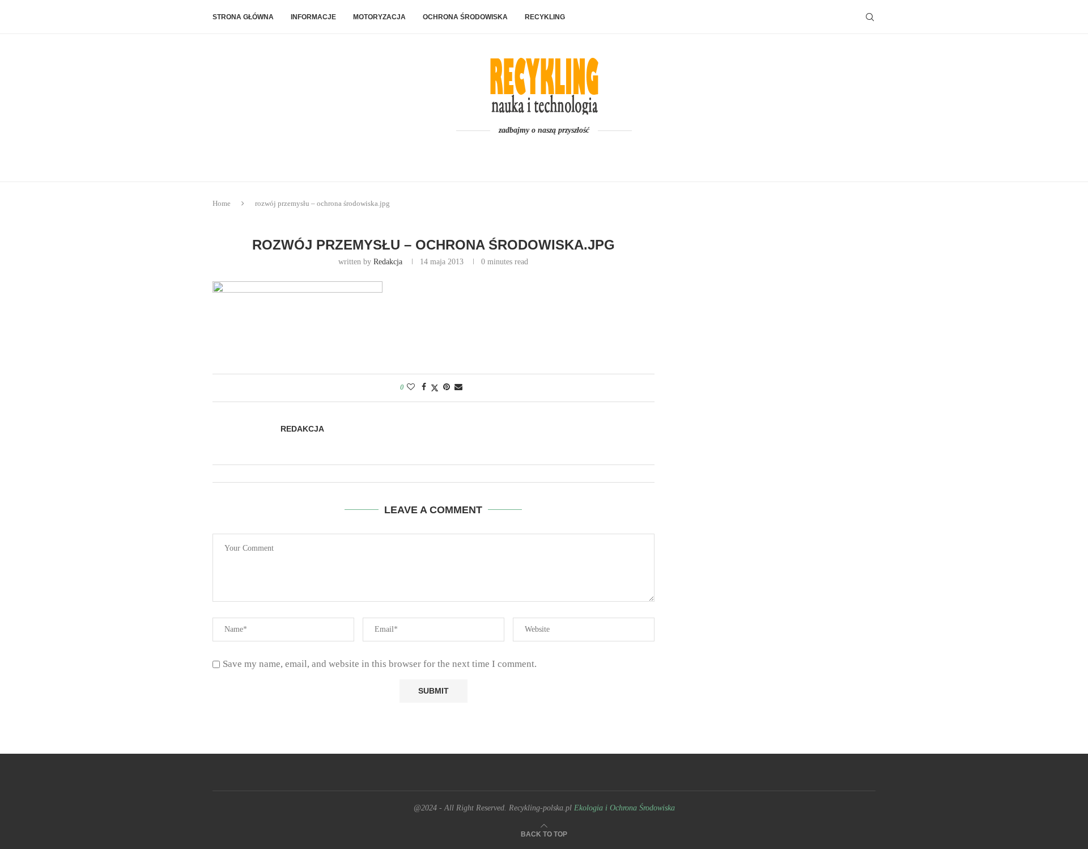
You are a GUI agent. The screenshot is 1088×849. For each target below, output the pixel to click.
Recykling (545, 17)
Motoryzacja (379, 17)
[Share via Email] (458, 387)
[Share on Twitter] (435, 388)
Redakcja (387, 261)
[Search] (870, 17)
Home (221, 203)
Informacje (313, 17)
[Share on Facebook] (424, 387)
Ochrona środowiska (465, 17)
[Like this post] (411, 387)
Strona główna (243, 17)
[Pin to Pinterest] (446, 387)
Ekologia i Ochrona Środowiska (624, 808)
